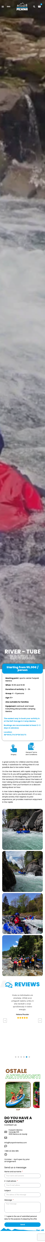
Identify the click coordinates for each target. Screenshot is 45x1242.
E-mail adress (10, 1181)
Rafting (18, 1109)
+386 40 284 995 (11, 1151)
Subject (7, 1191)
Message (8, 1200)
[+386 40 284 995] (5, 1146)
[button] (34, 6)
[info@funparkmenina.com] (5, 1137)
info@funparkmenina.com (15, 1142)
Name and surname (13, 1172)
